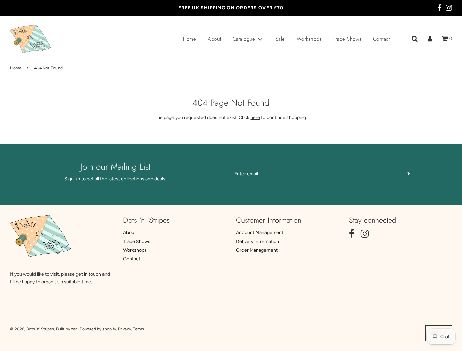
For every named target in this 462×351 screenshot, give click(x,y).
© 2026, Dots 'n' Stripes (32, 329)
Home (189, 39)
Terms (138, 329)
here (255, 117)
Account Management (259, 232)
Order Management (257, 250)
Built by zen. (67, 329)
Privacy (124, 329)
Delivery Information (257, 241)
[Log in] (430, 38)
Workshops (309, 39)
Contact (381, 39)
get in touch (88, 274)
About (214, 39)
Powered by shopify (98, 329)
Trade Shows (347, 39)
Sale (280, 39)
